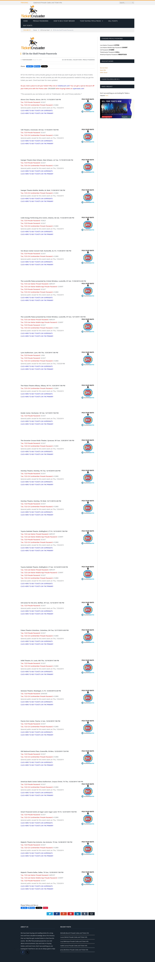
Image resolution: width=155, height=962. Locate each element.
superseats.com (78, 88)
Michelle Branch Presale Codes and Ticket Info (74, 933)
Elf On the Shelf (67, 60)
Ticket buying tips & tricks (90, 21)
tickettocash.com (63, 86)
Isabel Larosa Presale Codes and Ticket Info (73, 946)
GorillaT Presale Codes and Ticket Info (46, 3)
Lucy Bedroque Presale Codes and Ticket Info (74, 941)
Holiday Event (77, 60)
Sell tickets (113, 21)
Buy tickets (27, 25)
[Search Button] (132, 2)
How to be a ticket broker (64, 21)
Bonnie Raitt (104, 68)
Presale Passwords (40, 21)
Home (25, 21)
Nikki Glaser (103, 72)
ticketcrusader (27, 60)
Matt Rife (103, 70)
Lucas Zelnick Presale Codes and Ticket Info (73, 937)
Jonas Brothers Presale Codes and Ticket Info (74, 950)
